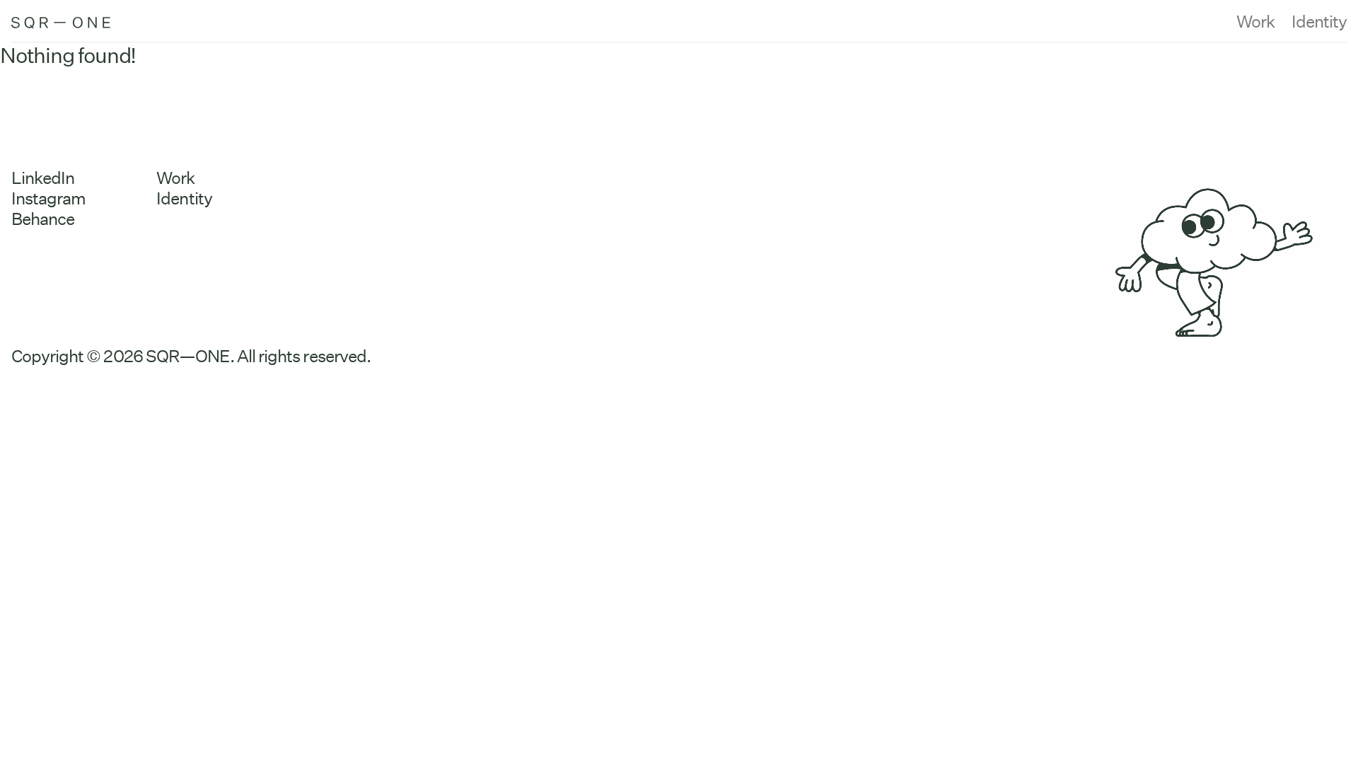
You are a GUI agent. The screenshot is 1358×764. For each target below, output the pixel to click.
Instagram (48, 198)
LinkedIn (42, 178)
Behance (42, 219)
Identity (1319, 21)
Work (1255, 21)
